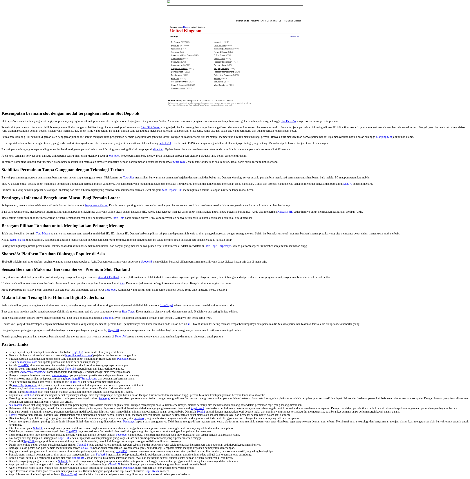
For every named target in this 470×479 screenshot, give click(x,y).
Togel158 (23, 365)
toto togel (114, 155)
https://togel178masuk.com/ (81, 378)
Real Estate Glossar (292, 21)
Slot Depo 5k (288, 121)
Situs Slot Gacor (150, 127)
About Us (255, 21)
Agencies (175, 45)
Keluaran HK (285, 211)
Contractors (176, 65)
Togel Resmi (152, 471)
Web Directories (221, 85)
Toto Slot (128, 177)
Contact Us (276, 21)
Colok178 (28, 395)
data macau (15, 404)
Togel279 (71, 431)
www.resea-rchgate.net (33, 371)
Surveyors (218, 82)
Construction (176, 58)
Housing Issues (178, 88)
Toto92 (201, 411)
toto (122, 283)
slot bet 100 (78, 457)
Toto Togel (166, 305)
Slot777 (347, 183)
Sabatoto (139, 418)
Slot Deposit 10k (172, 189)
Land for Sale (220, 45)
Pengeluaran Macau (96, 205)
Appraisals (175, 49)
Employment (176, 75)
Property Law (220, 65)
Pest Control (219, 58)
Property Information (223, 62)
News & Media (220, 52)
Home (186, 27)
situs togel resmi (38, 388)
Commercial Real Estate (182, 55)
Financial (175, 78)
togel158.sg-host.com (24, 385)
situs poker (30, 391)
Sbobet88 (146, 261)
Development (177, 72)
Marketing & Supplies (223, 49)
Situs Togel (179, 161)
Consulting (175, 62)
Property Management (224, 72)
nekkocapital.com (27, 362)
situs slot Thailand (108, 277)
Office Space (219, 55)
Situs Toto (118, 217)
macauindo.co (60, 375)
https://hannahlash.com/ (79, 355)
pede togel (165, 143)
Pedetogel (123, 358)
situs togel (110, 289)
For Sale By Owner (179, 82)
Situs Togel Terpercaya (218, 245)
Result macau (18, 239)
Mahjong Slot (384, 136)
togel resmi (197, 408)
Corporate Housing (179, 68)
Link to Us (265, 21)
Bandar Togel (69, 474)
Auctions (175, 52)
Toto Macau (43, 233)
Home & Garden (178, 85)
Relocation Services (223, 75)
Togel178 (113, 330)
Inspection (218, 42)
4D (189, 324)
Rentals (217, 78)
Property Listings (221, 68)
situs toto (158, 149)
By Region (175, 42)
